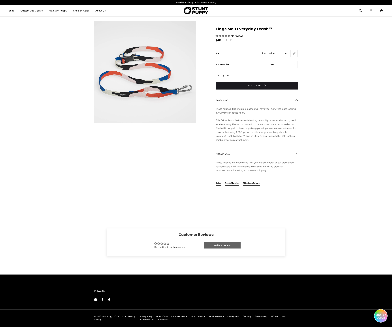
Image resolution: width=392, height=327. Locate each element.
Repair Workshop (216, 316)
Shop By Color (81, 10)
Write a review (222, 245)
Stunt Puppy (107, 316)
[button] (360, 11)
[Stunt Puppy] (196, 10)
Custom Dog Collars (32, 10)
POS (115, 316)
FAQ (193, 316)
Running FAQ (233, 316)
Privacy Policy (146, 316)
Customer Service (179, 316)
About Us (100, 10)
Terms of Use (162, 316)
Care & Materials (232, 183)
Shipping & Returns (251, 183)
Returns (201, 316)
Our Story (247, 316)
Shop (11, 10)
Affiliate (274, 316)
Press (284, 316)
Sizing (218, 183)
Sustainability (261, 316)
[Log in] (371, 11)
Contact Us (163, 319)
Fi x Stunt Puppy (58, 10)
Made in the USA (147, 319)
